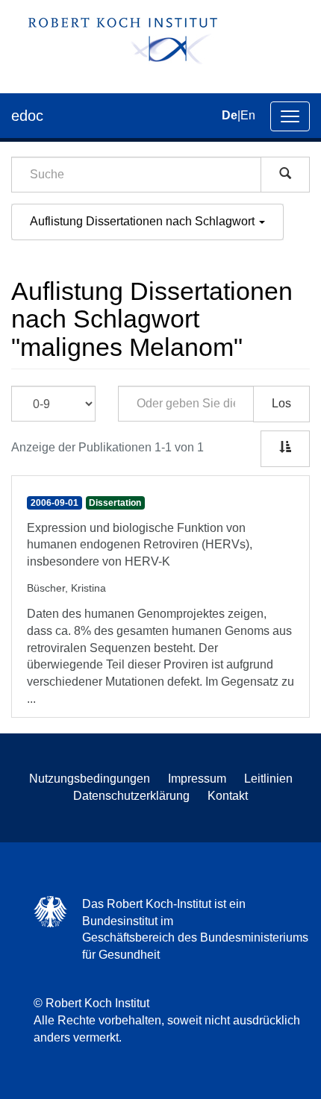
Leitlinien (268, 778)
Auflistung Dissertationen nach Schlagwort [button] (144, 221)
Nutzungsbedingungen (89, 778)
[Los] (285, 174)
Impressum (197, 778)
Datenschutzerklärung (131, 795)
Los (281, 403)
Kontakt (228, 795)
